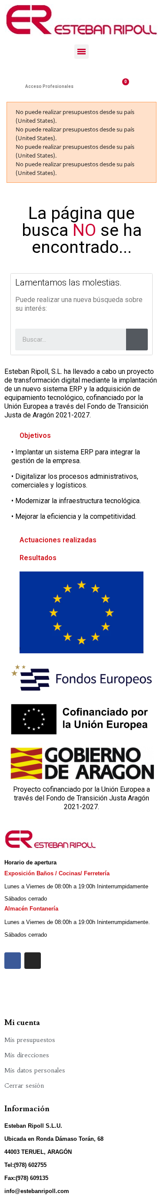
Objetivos (35, 435)
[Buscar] (137, 339)
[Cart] (122, 86)
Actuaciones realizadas (58, 540)
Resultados (38, 558)
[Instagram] (32, 960)
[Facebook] (12, 960)
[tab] (81, 435)
